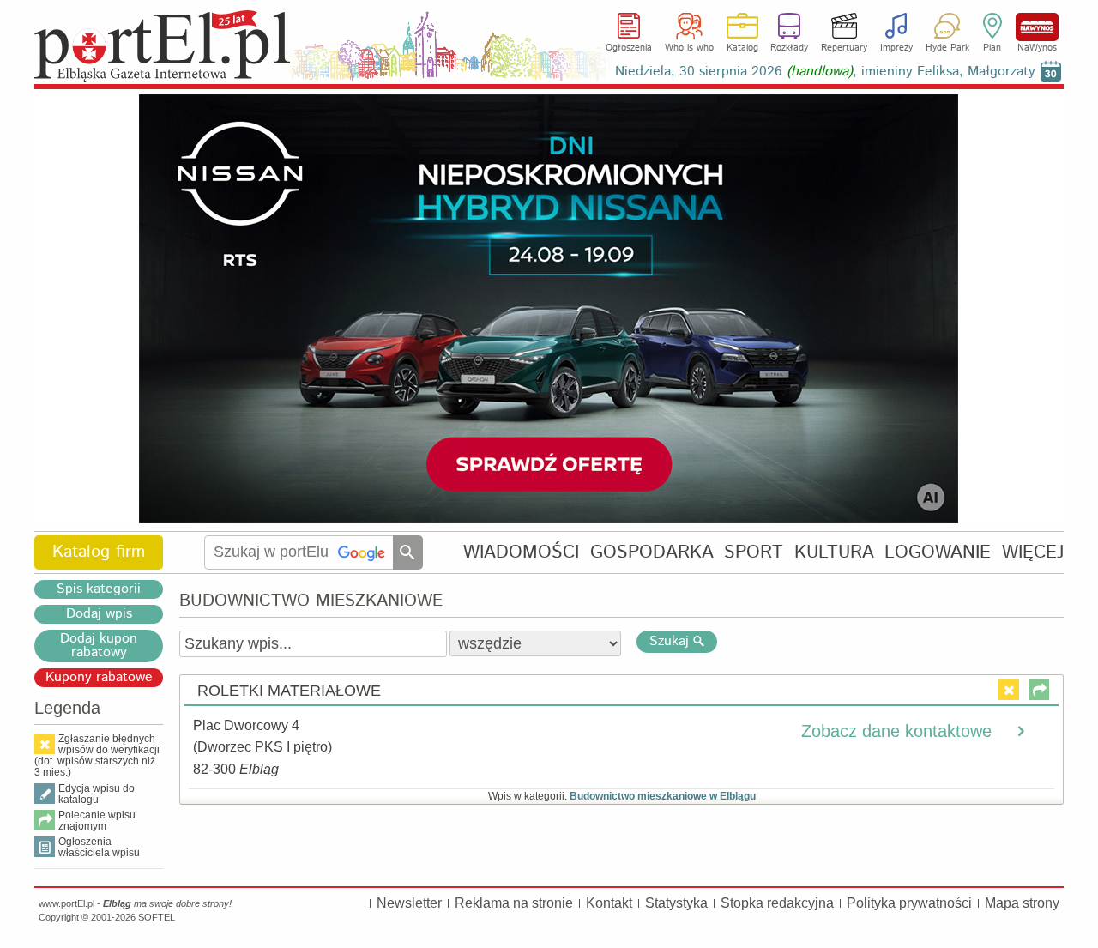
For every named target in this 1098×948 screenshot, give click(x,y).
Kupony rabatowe (99, 677)
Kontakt (609, 903)
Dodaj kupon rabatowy (98, 646)
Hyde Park (947, 48)
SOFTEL (156, 917)
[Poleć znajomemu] (1039, 689)
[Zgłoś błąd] (1008, 689)
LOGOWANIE (937, 552)
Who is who (689, 48)
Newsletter (409, 903)
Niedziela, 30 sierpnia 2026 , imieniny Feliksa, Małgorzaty (825, 72)
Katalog (742, 48)
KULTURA (834, 552)
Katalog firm (98, 552)
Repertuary (844, 48)
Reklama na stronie (514, 903)
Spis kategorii (99, 589)
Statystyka (676, 903)
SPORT (753, 552)
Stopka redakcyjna (777, 903)
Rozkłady (789, 48)
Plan (992, 48)
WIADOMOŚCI (521, 552)
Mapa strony (1022, 903)
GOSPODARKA (652, 552)
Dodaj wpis (99, 614)
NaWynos (1037, 27)
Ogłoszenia (629, 48)
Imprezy (896, 48)
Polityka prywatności (909, 903)
